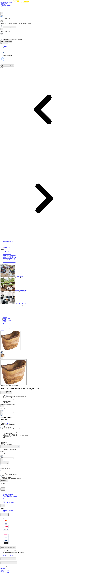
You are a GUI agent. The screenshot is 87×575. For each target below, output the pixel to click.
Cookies (2, 571)
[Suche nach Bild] (2, 16)
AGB (2, 569)
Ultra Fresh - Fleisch (7, 251)
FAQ (4, 501)
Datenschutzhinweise (5, 570)
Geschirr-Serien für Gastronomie (9, 255)
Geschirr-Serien (18, 276)
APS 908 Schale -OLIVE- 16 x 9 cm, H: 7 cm (20, 388)
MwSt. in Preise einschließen (6, 65)
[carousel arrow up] (2, 352)
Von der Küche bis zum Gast (9, 259)
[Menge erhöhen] (13, 412)
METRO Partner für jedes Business (10, 252)
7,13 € (2, 451)
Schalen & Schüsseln (7, 320)
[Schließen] (2, 67)
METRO (8, 423)
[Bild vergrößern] (14, 372)
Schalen (4, 321)
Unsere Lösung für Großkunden (9, 260)
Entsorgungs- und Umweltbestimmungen (9, 572)
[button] (43, 326)
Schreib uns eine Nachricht (8, 555)
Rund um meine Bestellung (8, 495)
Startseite (5, 317)
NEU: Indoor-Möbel (7, 254)
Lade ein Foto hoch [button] (6, 26)
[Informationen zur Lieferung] (9, 468)
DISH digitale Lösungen (8, 256)
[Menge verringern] (1, 412)
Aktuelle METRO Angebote (9, 502)
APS (7, 395)
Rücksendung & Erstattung (8, 498)
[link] (44, 53)
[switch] (4, 43)
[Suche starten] (2, 29)
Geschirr (4, 319)
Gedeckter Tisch (6, 318)
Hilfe (4, 500)
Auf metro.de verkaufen (8, 510)
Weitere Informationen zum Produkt (7, 404)
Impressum (3, 568)
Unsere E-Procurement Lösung (9, 262)
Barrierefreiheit (4, 573)
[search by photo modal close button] (2, 21)
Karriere (4, 485)
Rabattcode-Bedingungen (8, 494)
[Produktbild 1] (3, 355)
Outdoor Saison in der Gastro (21, 290)
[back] (2, 13)
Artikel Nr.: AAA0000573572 (6, 391)
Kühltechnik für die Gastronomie (9, 257)
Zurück (4, 323)
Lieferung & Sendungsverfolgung (10, 496)
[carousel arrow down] (2, 358)
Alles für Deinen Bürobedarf (9, 258)
